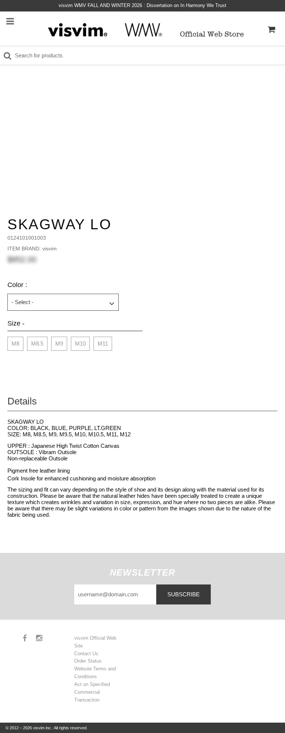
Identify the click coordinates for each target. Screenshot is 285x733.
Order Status (88, 661)
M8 (15, 343)
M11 (103, 343)
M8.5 (37, 343)
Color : (17, 285)
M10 (80, 343)
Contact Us (86, 653)
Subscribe (183, 594)
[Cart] (271, 29)
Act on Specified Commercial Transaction (92, 692)
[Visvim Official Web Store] (143, 29)
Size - (15, 323)
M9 (59, 343)
